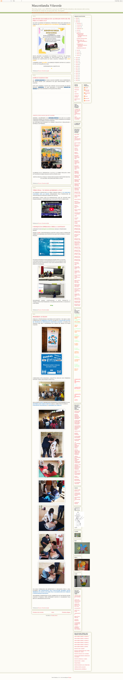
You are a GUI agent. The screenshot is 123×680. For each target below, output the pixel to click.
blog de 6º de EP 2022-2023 (77, 232)
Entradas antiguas (66, 612)
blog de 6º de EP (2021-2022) (77, 235)
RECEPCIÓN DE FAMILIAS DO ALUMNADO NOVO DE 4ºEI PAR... (82, 35)
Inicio (53, 612)
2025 (77, 20)
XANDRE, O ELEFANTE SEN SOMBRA (77, 628)
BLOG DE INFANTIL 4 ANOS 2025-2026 (77, 162)
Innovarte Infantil (76, 218)
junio (78, 30)
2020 (77, 62)
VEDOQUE (76, 89)
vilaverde (87, 98)
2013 (77, 75)
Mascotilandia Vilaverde (47, 5)
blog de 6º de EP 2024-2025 (77, 226)
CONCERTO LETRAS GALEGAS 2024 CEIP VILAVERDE (44, 115)
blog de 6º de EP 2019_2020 (77, 248)
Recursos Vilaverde (87, 90)
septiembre (79, 28)
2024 (77, 21)
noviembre (79, 25)
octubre (78, 26)
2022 (77, 59)
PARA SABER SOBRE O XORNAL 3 (81, 640)
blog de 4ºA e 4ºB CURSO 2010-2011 (77, 285)
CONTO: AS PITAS (76, 611)
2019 (77, 64)
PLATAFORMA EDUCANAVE (77, 437)
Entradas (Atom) (54, 615)
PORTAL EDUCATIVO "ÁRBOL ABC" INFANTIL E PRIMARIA (77, 452)
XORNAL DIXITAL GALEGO (80, 667)
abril (78, 50)
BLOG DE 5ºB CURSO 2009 (77, 302)
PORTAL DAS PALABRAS (77, 412)
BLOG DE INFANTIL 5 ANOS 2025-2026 (77, 167)
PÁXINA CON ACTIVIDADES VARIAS (77, 494)
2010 (77, 80)
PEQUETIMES (77, 662)
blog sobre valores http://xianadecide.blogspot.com (77, 138)
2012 (77, 76)
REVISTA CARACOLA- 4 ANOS (80, 658)
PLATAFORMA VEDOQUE (77, 440)
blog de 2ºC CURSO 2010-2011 (77, 295)
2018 (77, 66)
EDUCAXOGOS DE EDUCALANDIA (77, 499)
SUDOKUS (76, 87)
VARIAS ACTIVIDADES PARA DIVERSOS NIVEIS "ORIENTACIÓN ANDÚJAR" (77, 459)
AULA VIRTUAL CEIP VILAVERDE (77, 118)
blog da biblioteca (76, 153)
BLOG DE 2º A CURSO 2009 (77, 305)
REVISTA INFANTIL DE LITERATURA (81, 664)
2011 (77, 78)
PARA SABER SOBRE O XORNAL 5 (81, 636)
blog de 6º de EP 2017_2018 (77, 254)
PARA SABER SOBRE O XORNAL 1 (81, 644)
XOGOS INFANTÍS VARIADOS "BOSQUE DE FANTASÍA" (77, 416)
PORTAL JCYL (77, 431)
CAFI (39, 232)
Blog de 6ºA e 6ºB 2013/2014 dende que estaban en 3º (77, 243)
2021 (77, 61)
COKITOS (76, 93)
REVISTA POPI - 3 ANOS (79, 660)
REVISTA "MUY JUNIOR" (79, 648)
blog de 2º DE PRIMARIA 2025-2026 (77, 176)
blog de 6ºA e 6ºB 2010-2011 (77, 299)
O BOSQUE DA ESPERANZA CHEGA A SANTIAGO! (49, 227)
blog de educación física (76, 206)
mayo (78, 32)
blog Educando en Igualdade (77, 213)
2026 (77, 18)
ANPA (75, 215)
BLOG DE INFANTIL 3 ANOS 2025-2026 (77, 157)
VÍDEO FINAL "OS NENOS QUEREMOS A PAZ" (47, 190)
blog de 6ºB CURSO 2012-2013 (77, 267)
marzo (78, 52)
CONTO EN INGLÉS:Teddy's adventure (77, 601)
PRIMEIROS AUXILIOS (40, 317)
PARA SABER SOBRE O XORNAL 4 (81, 638)
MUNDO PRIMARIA (76, 434)
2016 (77, 69)
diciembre (79, 23)
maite (86, 96)
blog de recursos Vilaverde (76, 149)
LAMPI (86, 87)
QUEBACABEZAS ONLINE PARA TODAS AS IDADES (77, 422)
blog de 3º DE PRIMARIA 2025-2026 (77, 180)
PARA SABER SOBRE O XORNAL (81, 646)
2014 (77, 73)
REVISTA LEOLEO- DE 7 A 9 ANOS (81, 653)
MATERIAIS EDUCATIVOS (77, 480)
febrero (78, 53)
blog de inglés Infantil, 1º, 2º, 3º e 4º (77, 196)
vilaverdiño (87, 100)
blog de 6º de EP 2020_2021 (77, 239)
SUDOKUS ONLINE (76, 503)
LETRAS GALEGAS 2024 (40, 78)
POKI (75, 91)
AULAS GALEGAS (76, 477)
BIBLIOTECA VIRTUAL (77, 617)
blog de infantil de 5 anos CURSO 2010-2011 (77, 290)
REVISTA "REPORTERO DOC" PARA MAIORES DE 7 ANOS (81, 651)
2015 (77, 71)
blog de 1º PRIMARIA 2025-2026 (76, 172)
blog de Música (77, 199)
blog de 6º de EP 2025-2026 (77, 193)
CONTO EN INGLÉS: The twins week (77, 605)
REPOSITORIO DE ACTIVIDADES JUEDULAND (77, 473)
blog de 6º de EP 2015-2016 (77, 260)
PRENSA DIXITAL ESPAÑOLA (80, 669)
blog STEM (76, 134)
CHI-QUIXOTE (77, 608)
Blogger (69, 677)
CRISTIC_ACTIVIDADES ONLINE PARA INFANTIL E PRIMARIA (77, 467)
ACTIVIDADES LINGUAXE (77, 483)
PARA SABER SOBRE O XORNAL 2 (81, 642)
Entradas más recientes (38, 612)
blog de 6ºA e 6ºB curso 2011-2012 (77, 281)
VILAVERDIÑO (87, 94)
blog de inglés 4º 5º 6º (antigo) (77, 222)
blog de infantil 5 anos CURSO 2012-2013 (77, 277)
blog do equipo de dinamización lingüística (77, 144)
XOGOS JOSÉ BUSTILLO (77, 491)
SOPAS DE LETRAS (76, 96)
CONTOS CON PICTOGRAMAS (77, 596)
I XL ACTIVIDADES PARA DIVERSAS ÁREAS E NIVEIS (77, 445)
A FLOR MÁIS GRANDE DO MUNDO (77, 623)
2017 (77, 68)
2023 (77, 57)
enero (78, 55)
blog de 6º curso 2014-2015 (76, 263)
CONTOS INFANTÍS (76, 620)
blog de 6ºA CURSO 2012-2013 (77, 272)
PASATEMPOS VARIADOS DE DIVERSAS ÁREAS (77, 427)
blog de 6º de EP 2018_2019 (77, 251)
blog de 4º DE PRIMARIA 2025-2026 (77, 184)
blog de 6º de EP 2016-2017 (77, 257)
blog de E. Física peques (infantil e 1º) (77, 202)
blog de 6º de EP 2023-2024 (77, 229)
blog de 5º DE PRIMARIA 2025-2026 (77, 188)
